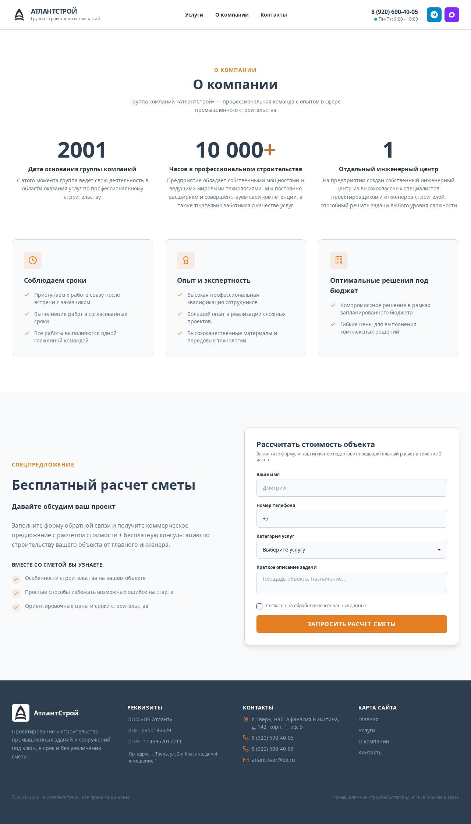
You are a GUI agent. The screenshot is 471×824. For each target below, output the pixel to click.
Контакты (274, 14)
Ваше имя (268, 475)
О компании (232, 14)
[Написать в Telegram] (434, 14)
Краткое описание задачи (286, 567)
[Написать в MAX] (452, 14)
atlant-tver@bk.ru (273, 759)
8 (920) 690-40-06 (273, 748)
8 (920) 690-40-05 (394, 12)
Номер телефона (275, 505)
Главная (368, 719)
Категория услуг (275, 536)
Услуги (194, 14)
